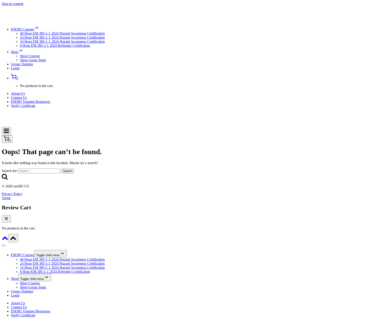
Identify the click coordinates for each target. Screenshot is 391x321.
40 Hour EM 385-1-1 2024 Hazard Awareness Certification (62, 33)
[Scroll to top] (5, 240)
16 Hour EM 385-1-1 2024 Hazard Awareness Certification (62, 41)
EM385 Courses (22, 255)
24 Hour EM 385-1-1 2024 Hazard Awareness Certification (62, 37)
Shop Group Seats (33, 60)
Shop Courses (30, 56)
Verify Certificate (23, 106)
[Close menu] (3, 245)
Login (15, 68)
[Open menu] (6, 131)
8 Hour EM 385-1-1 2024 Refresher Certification (55, 45)
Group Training (22, 64)
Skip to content (12, 4)
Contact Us (19, 97)
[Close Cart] (6, 219)
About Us (18, 93)
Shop (14, 279)
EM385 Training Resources (30, 102)
